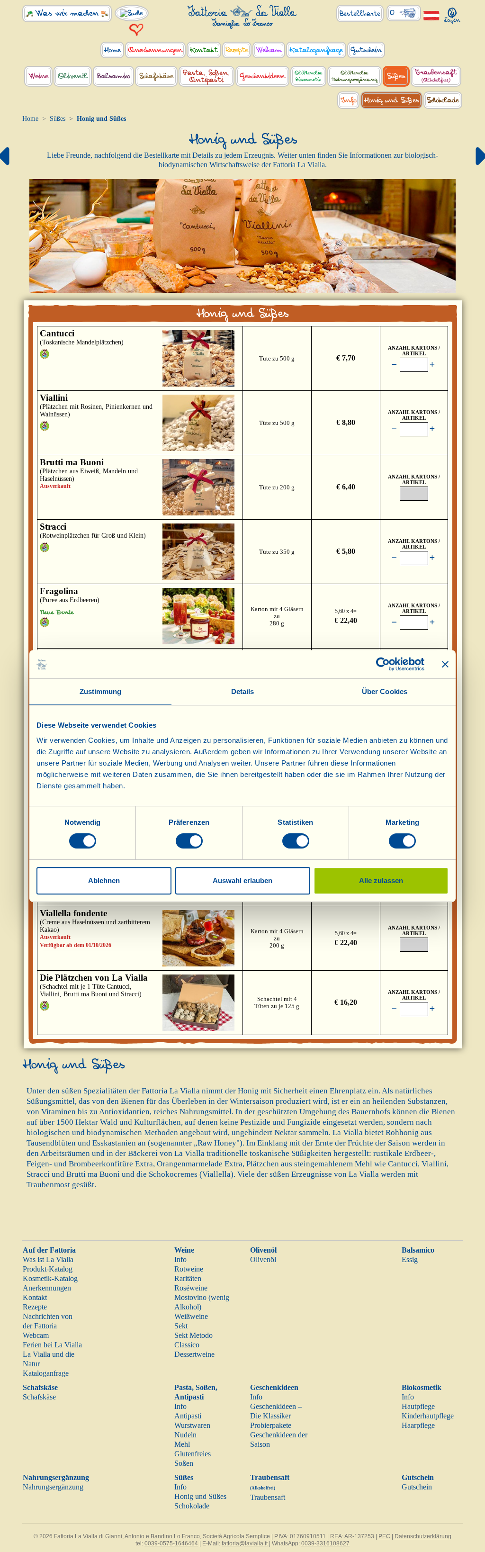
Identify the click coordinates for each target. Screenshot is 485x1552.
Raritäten (187, 1278)
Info (180, 1259)
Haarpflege (418, 1425)
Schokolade (191, 1506)
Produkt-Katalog (47, 1269)
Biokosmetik (421, 1387)
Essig (410, 1259)
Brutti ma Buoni (72, 462)
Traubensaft (267, 1497)
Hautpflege (418, 1406)
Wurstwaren (192, 1425)
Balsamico (418, 1250)
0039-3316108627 (325, 1543)
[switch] (189, 840)
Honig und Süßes (200, 1496)
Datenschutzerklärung (423, 1536)
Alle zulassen (381, 880)
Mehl (182, 1444)
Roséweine (190, 1288)
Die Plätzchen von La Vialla (94, 978)
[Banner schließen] (445, 664)
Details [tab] (242, 691)
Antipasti (187, 1416)
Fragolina (59, 591)
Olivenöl (263, 1250)
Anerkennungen (47, 1288)
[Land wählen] (431, 15)
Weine (184, 1250)
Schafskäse (40, 1387)
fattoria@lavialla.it (245, 1543)
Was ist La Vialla (48, 1259)
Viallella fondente (73, 913)
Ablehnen (104, 880)
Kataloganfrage (46, 1373)
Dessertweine (194, 1354)
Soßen (183, 1463)
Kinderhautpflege (428, 1416)
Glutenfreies (192, 1454)
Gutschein (418, 1477)
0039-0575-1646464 (171, 1543)
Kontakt (35, 1297)
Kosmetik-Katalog (50, 1278)
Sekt (181, 1326)
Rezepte (35, 1307)
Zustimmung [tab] (101, 691)
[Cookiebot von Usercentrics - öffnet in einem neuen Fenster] (382, 664)
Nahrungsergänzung (56, 1477)
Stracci (53, 527)
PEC (384, 1536)
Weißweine (191, 1316)
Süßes (57, 118)
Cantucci (57, 333)
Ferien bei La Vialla (52, 1345)
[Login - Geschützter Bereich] (452, 13)
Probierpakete (270, 1425)
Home (30, 118)
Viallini (54, 398)
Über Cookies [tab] (384, 691)
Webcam (36, 1335)
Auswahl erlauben (242, 880)
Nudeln (185, 1435)
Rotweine (188, 1269)
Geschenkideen (274, 1387)
